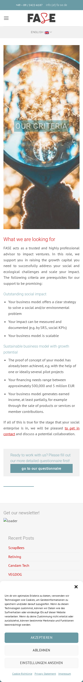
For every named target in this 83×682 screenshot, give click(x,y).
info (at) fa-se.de (56, 5)
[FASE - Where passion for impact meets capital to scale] (41, 18)
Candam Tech (18, 565)
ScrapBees (16, 547)
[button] (76, 586)
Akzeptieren (41, 637)
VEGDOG (15, 574)
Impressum (64, 673)
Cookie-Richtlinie (22, 673)
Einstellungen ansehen (41, 663)
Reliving (14, 556)
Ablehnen (41, 650)
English (37, 32)
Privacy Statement (45, 673)
